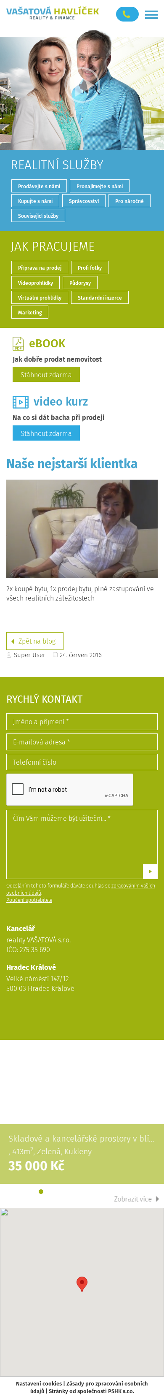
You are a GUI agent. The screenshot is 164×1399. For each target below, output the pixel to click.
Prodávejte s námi (39, 186)
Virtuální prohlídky (39, 298)
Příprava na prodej (39, 268)
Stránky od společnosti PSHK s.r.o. (91, 1391)
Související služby (38, 216)
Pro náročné (129, 201)
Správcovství (84, 201)
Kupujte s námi (35, 201)
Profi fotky (90, 268)
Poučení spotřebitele (29, 900)
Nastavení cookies (39, 1383)
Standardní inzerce (100, 298)
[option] (82, 1123)
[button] (82, 1284)
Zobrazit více (133, 1199)
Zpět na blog (37, 641)
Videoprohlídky (35, 283)
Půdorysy (80, 283)
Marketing (30, 313)
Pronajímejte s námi (100, 186)
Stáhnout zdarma (46, 375)
